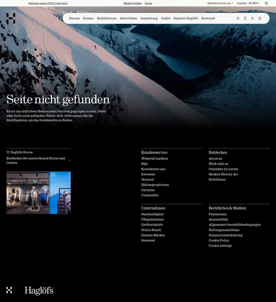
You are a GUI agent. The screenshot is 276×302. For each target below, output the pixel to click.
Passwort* (102, 160)
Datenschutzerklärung (142, 185)
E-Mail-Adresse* (106, 149)
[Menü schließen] (181, 109)
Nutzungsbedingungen (150, 182)
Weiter (102, 173)
